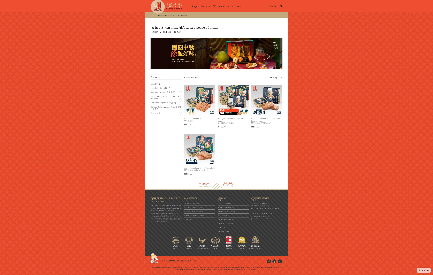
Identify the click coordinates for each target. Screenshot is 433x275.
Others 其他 (166, 113)
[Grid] (196, 77)
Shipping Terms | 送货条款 (226, 211)
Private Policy (222, 227)
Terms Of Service (223, 231)
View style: (189, 77)
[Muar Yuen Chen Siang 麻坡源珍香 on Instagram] (280, 261)
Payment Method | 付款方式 (227, 219)
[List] (199, 77)
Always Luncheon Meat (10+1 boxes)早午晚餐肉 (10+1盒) (230, 121)
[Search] (281, 6)
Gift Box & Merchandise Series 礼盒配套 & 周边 (166, 108)
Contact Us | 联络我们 (224, 204)
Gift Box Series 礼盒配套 (192, 204)
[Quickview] (215, 112)
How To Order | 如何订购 (226, 207)
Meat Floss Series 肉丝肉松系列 (166, 92)
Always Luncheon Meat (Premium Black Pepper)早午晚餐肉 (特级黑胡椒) (265, 121)
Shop (194, 6)
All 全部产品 (166, 84)
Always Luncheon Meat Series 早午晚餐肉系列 (166, 97)
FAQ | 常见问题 (222, 215)
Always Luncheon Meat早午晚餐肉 (194, 120)
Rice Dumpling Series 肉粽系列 (166, 103)
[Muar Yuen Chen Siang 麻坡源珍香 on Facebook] (269, 261)
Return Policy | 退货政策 (225, 223)
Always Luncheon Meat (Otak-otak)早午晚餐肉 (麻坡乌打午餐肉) (199, 169)
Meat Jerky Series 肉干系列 (166, 88)
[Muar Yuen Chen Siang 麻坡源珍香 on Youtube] (274, 261)
